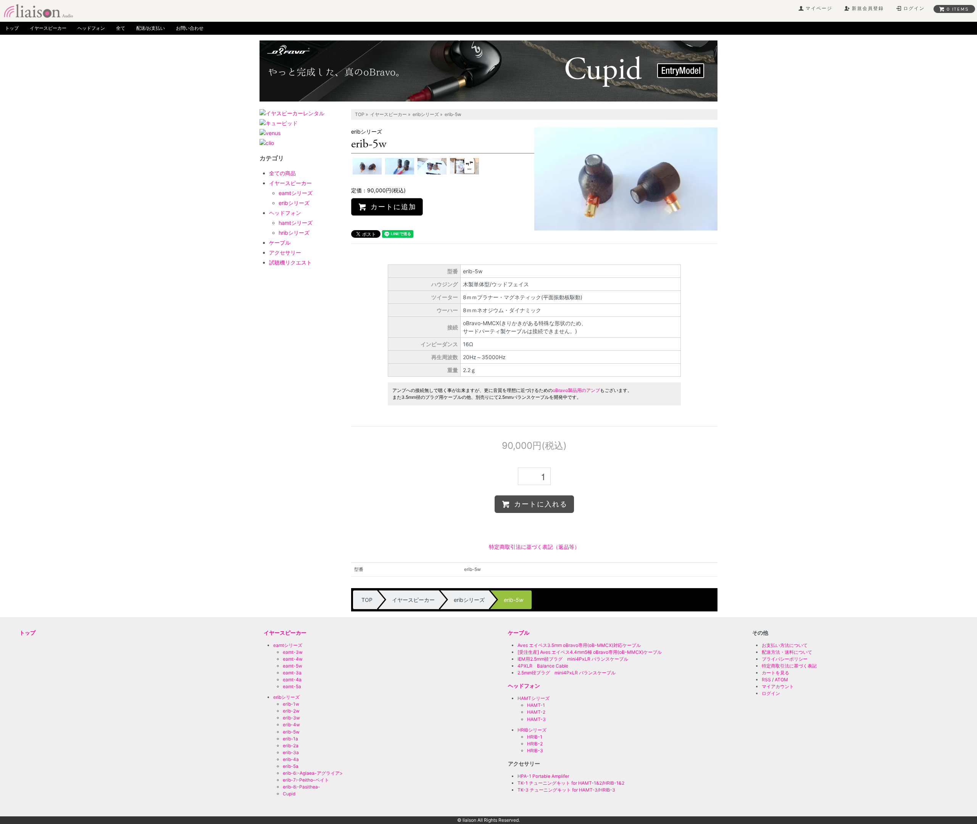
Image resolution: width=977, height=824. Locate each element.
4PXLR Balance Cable (543, 666)
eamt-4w (293, 659)
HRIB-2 (535, 744)
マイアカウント (778, 686)
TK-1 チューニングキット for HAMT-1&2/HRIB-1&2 (571, 783)
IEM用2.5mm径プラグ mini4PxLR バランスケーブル (573, 659)
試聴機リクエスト (290, 262)
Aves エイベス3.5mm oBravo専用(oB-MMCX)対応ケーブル (579, 645)
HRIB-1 (534, 737)
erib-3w (291, 718)
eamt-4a (292, 679)
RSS (766, 679)
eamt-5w (292, 666)
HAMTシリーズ (534, 698)
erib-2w (291, 711)
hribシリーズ (294, 232)
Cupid (289, 794)
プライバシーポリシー (785, 659)
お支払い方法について (785, 645)
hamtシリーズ (296, 222)
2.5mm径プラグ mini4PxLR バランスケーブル (567, 673)
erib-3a (291, 752)
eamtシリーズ (296, 193)
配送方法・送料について (787, 652)
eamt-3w (293, 652)
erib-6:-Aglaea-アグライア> (313, 773)
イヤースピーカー (48, 28)
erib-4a (291, 759)
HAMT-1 (536, 705)
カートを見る (775, 673)
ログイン (771, 693)
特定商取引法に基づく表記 (789, 666)
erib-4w (291, 724)
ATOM (781, 679)
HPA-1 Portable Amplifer (543, 776)
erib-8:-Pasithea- (301, 787)
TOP (359, 114)
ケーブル (279, 242)
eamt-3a (292, 673)
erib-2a (290, 745)
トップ (12, 28)
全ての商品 (282, 173)
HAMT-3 (536, 719)
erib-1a (290, 739)
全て (120, 28)
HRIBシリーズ (532, 730)
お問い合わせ (189, 28)
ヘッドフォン (91, 28)
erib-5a (290, 766)
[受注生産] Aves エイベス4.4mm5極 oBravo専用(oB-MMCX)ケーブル (590, 652)
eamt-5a (292, 686)
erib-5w (291, 732)
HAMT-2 (536, 712)
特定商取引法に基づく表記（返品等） (534, 546)
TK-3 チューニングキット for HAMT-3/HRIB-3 (566, 790)
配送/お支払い (150, 28)
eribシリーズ (426, 114)
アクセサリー (285, 252)
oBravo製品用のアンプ (576, 390)
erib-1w (291, 704)
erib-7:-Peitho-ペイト (306, 780)
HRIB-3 (535, 750)
